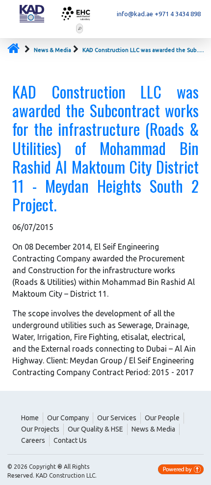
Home (30, 418)
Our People (162, 418)
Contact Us (70, 440)
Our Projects (40, 429)
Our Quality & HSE (95, 429)
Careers (33, 440)
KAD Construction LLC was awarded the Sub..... (143, 50)
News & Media (52, 50)
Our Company (68, 418)
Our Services (116, 418)
